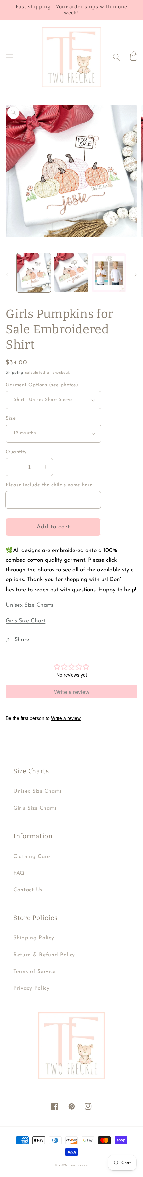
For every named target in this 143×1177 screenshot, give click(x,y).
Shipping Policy (33, 938)
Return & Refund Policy (44, 955)
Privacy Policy (31, 988)
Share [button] (22, 639)
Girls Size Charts (35, 808)
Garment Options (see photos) (42, 385)
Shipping (14, 373)
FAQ (19, 873)
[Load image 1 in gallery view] (34, 272)
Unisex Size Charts (29, 605)
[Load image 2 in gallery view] (71, 272)
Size (11, 418)
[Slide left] (7, 275)
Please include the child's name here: (50, 485)
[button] (9, 57)
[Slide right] (135, 275)
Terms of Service (34, 971)
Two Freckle (78, 1165)
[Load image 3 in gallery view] (109, 272)
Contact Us (28, 890)
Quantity (16, 452)
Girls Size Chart (25, 621)
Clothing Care (31, 856)
